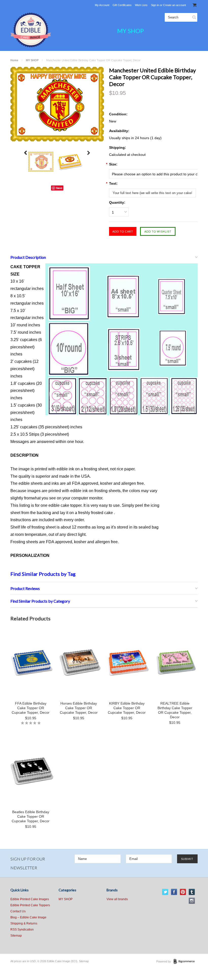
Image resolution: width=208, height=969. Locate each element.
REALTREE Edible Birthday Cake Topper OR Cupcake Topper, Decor (175, 710)
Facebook (174, 892)
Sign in (155, 5)
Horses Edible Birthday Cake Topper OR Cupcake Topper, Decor (79, 707)
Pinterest (183, 892)
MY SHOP (130, 30)
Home (14, 60)
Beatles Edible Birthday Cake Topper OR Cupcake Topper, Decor (30, 816)
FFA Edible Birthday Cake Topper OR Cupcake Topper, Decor (30, 707)
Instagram (192, 901)
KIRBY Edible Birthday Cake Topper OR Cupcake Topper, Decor (127, 707)
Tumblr (192, 892)
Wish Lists (141, 5)
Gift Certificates (122, 5)
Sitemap (16, 935)
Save (59, 188)
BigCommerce (186, 961)
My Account (102, 5)
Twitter (165, 892)
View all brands (117, 899)
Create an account (174, 5)
